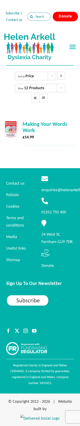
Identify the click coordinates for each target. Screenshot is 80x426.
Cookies (12, 206)
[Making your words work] (10, 124)
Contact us (14, 19)
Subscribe (13, 13)
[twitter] (17, 331)
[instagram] (25, 331)
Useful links (16, 248)
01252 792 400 (53, 212)
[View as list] (43, 98)
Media (11, 236)
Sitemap (13, 259)
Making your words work (45, 127)
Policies (12, 194)
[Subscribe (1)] (40, 296)
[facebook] (8, 331)
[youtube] (34, 331)
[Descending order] (61, 76)
